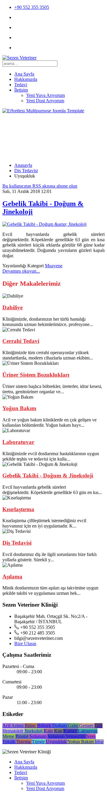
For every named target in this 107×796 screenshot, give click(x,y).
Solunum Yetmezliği (67, 736)
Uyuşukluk (56, 741)
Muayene (53, 265)
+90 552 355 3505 (31, 7)
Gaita (73, 725)
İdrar (99, 741)
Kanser (70, 730)
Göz (99, 725)
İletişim (21, 89)
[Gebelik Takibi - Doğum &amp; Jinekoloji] (44, 224)
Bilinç (31, 725)
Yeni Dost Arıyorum (45, 100)
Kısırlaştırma (18, 509)
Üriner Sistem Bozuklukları (35, 375)
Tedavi (20, 84)
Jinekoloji (34, 730)
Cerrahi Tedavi (20, 341)
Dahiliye (12, 307)
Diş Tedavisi (26, 170)
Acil (6, 725)
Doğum (60, 725)
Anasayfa (23, 165)
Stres (91, 736)
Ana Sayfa (24, 73)
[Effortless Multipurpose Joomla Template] (43, 110)
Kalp (49, 730)
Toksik (9, 741)
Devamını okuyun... (21, 271)
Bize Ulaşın (25, 643)
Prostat (22, 736)
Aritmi (18, 725)
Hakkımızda (25, 79)
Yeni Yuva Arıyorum (45, 95)
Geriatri (87, 725)
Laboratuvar (18, 442)
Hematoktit (13, 730)
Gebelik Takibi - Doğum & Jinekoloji (47, 475)
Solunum (38, 736)
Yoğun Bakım (19, 408)
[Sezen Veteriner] (19, 57)
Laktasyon (87, 730)
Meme (8, 736)
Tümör (39, 741)
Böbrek (44, 725)
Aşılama (12, 576)
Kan (58, 730)
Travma (24, 741)
